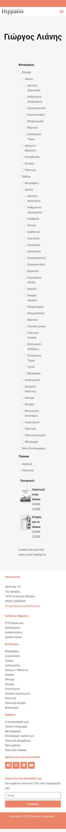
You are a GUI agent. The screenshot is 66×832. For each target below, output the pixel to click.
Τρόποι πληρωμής (16, 726)
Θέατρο (9, 679)
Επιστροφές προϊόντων (19, 736)
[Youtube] (31, 765)
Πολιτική (10, 698)
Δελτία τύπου (13, 637)
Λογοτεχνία (12, 688)
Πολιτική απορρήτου (17, 740)
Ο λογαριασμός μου (17, 721)
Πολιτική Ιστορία (15, 703)
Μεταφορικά (13, 731)
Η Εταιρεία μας (14, 623)
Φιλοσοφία (11, 707)
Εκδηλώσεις (12, 627)
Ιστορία (9, 684)
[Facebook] (8, 765)
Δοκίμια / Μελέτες (17, 670)
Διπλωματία (12, 665)
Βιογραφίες (12, 651)
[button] (61, 11)
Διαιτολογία (12, 656)
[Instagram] (16, 765)
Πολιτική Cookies (15, 750)
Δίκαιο (9, 660)
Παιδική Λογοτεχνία (17, 693)
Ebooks (9, 674)
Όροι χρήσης (13, 745)
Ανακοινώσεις (14, 632)
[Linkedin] (23, 765)
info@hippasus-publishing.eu (22, 606)
